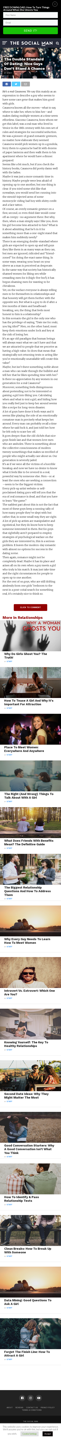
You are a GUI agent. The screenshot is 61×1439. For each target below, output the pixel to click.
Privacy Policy (48, 1408)
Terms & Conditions (32, 1410)
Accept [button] (47, 1434)
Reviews (19, 1408)
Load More (30, 1373)
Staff (9, 661)
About (10, 1408)
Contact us (32, 1408)
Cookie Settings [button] (29, 1434)
